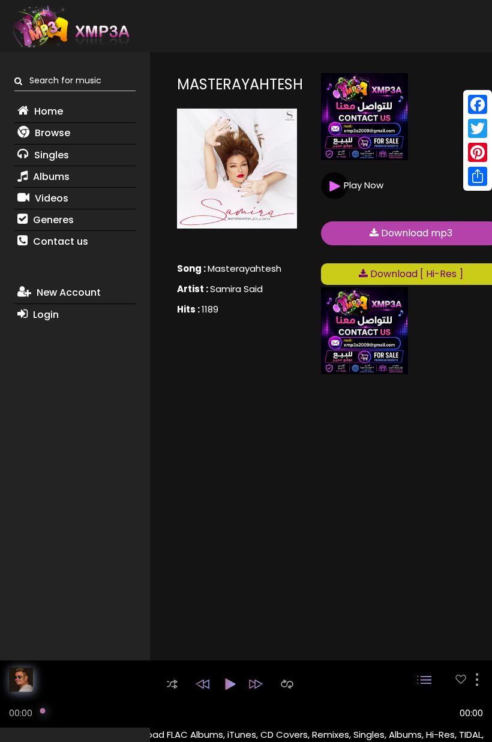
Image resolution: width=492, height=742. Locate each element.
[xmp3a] (70, 26)
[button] (172, 684)
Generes (52, 220)
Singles (50, 155)
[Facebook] (478, 104)
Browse (51, 133)
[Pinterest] (478, 152)
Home (47, 111)
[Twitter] (478, 128)
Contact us (59, 241)
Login (45, 315)
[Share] (478, 176)
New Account (67, 292)
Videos (50, 198)
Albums (50, 177)
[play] (461, 679)
